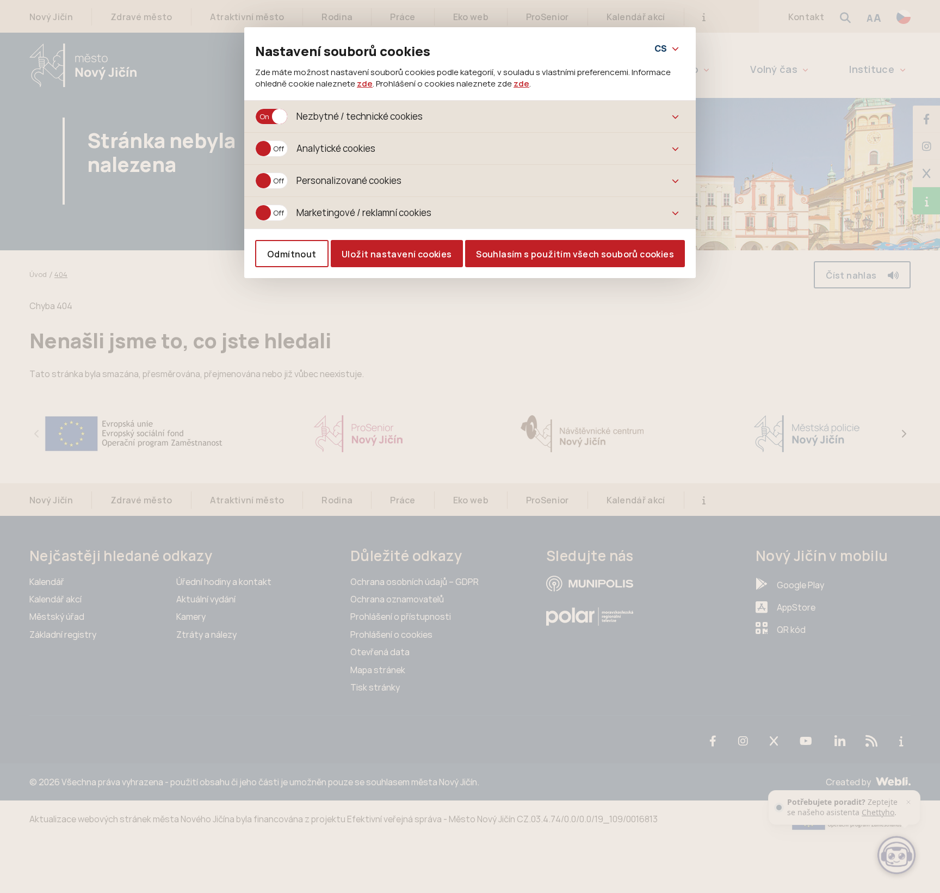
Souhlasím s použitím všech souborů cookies (575, 254)
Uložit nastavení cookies (397, 254)
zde (365, 83)
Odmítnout (292, 254)
